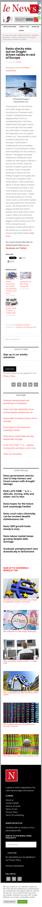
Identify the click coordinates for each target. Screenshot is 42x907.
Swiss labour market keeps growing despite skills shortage (18, 539)
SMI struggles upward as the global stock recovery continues (19, 725)
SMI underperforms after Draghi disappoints (19, 631)
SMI (35, 327)
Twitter (23, 248)
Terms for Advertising (12, 454)
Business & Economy (22, 325)
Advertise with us (13, 827)
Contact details (12, 803)
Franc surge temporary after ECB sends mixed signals (20, 694)
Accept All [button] (22, 902)
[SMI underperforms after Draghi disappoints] (26, 275)
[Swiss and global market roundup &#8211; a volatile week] (12, 302)
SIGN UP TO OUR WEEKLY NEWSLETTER (16, 569)
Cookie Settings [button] (9, 902)
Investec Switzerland (24, 327)
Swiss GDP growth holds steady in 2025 (17, 527)
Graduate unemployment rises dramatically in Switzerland (20, 550)
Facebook (10, 248)
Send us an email (13, 806)
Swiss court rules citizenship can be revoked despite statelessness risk (19, 516)
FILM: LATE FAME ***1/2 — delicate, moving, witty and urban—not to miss (18, 494)
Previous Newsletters (15, 866)
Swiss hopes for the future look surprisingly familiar (18, 505)
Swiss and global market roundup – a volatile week (20, 662)
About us (9, 800)
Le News (21, 9)
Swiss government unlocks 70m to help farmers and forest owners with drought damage (19, 479)
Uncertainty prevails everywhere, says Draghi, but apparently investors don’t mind (11, 286)
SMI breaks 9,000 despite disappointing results (21, 756)
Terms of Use (11, 809)
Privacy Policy (9, 376)
